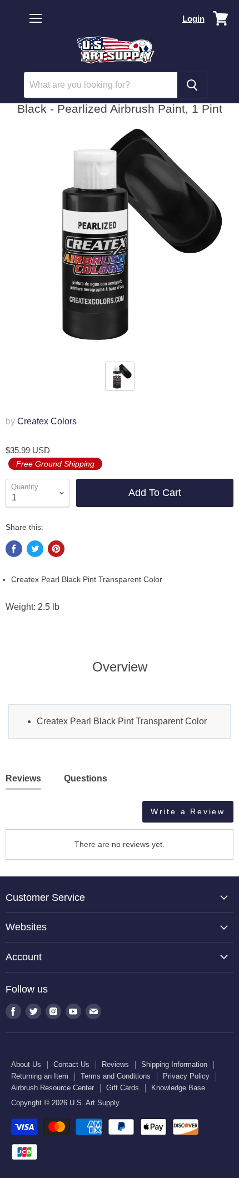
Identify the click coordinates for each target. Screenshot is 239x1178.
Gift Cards (122, 1088)
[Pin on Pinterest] (56, 548)
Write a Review (188, 811)
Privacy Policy (186, 1076)
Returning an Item (39, 1076)
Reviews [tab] (23, 778)
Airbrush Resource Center (52, 1088)
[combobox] (100, 85)
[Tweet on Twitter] (35, 548)
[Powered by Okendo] (34, 816)
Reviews (115, 1064)
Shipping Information (174, 1064)
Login (193, 18)
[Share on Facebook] (14, 548)
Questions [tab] (85, 778)
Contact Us (71, 1064)
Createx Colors (47, 421)
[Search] (192, 85)
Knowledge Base (178, 1088)
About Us (26, 1064)
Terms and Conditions (116, 1076)
